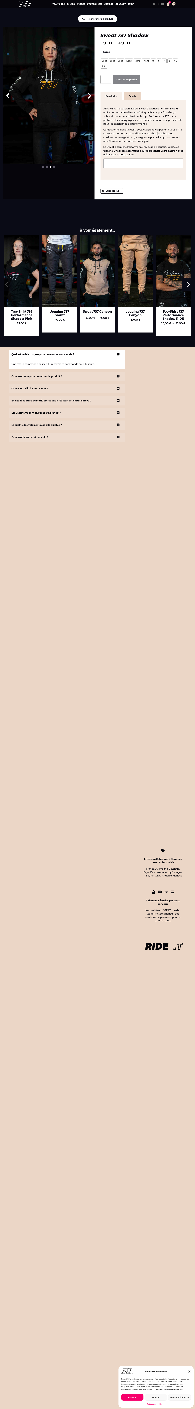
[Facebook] (154, 4)
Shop (131, 4)
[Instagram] (158, 4)
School (108, 4)
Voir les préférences (179, 1397)
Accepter (132, 1397)
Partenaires (94, 4)
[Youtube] (162, 4)
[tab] (111, 96)
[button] (189, 1371)
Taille (106, 52)
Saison (71, 4)
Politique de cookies (154, 1404)
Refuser (156, 1397)
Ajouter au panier (126, 79)
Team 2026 (58, 4)
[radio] (104, 61)
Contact (120, 4)
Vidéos (81, 4)
